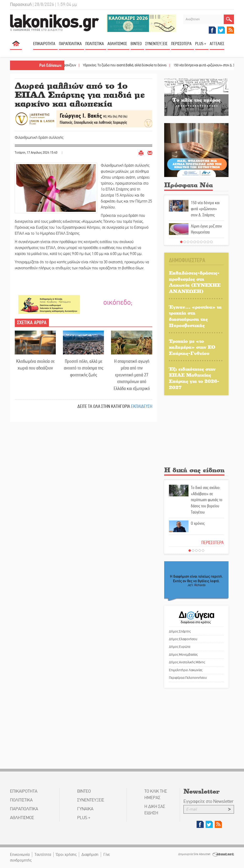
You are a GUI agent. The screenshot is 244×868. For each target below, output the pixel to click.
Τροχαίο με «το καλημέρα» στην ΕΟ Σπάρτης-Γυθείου (192, 347)
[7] (201, 242)
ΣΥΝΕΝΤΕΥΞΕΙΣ (156, 43)
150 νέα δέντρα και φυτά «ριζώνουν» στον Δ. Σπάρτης (191, 65)
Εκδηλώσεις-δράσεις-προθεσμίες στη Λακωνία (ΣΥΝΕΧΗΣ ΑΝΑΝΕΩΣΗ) (195, 282)
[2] (184, 242)
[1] (181, 242)
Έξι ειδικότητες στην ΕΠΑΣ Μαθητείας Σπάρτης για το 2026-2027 (194, 378)
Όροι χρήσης (66, 854)
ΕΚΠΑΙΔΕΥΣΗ (141, 406)
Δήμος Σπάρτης (180, 631)
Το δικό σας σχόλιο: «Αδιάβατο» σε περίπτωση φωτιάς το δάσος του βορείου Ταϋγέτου (206, 500)
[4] (191, 242)
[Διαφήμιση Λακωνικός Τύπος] (196, 581)
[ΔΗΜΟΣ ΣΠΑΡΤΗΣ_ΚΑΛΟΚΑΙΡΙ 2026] (141, 23)
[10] (211, 242)
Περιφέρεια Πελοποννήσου (188, 678)
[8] (204, 242)
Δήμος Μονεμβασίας (183, 654)
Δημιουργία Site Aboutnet (194, 854)
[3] (188, 242)
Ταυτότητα (43, 854)
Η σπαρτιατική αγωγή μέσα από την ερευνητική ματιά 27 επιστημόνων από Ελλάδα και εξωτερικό (132, 375)
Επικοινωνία (20, 854)
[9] (208, 242)
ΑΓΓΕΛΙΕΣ (217, 43)
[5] (194, 242)
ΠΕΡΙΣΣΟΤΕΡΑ (212, 542)
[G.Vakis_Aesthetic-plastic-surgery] (83, 118)
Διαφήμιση (89, 854)
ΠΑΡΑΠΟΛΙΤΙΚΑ (70, 43)
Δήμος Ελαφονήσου (183, 639)
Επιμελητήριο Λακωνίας (185, 670)
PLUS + (200, 43)
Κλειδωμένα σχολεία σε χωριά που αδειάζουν (35, 365)
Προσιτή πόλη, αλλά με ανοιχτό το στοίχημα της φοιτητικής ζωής (83, 368)
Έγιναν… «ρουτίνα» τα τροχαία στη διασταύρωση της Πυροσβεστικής (195, 316)
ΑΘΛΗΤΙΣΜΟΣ (117, 43)
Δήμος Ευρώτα (179, 647)
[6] (198, 242)
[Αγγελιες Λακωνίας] (117, 302)
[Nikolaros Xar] (49, 304)
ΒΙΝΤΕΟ (136, 43)
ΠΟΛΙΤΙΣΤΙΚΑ (94, 43)
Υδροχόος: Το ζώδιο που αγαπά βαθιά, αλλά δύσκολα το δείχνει (106, 65)
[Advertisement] (196, 432)
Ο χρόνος (198, 523)
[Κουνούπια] (196, 150)
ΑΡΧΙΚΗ (16, 45)
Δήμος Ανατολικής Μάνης (187, 662)
